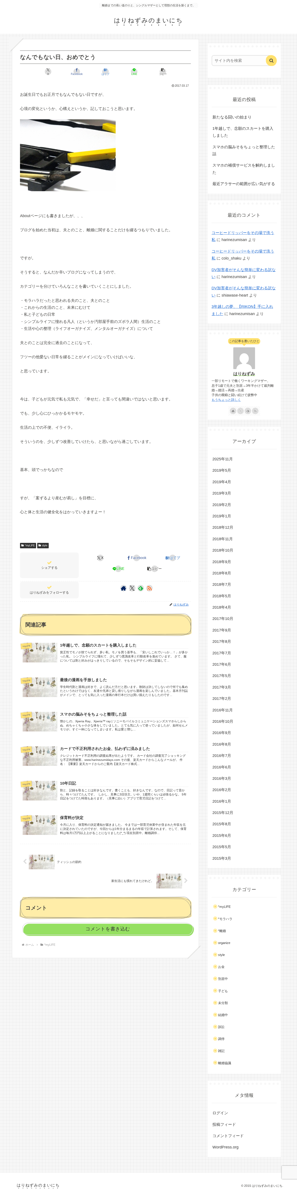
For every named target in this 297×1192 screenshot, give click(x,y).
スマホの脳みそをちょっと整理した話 (243, 150)
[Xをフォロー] (132, 588)
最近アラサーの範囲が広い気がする (243, 184)
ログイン (220, 1113)
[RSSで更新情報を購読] (149, 588)
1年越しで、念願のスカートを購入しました (242, 132)
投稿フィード (224, 1124)
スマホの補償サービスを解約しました (243, 168)
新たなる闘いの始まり (232, 117)
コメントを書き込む (107, 929)
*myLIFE (30, 545)
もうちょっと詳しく (226, 400)
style (44, 545)
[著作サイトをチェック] (123, 588)
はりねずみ (244, 373)
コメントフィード (228, 1136)
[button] (163, 71)
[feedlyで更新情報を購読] (140, 588)
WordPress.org (225, 1147)
